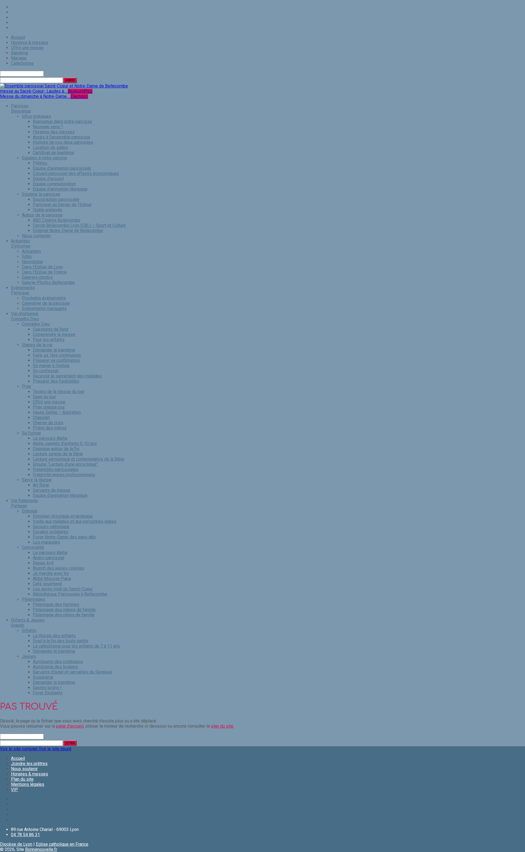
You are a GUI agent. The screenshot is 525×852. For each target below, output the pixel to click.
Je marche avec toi (51, 573)
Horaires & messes (29, 42)
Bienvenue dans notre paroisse (62, 121)
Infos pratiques (36, 116)
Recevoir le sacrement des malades (67, 376)
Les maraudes (46, 542)
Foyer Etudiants (48, 692)
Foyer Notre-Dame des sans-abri (64, 537)
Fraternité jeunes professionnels (64, 474)
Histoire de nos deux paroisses (63, 142)
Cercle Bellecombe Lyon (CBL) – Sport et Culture (79, 225)
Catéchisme (22, 63)
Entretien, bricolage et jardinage (63, 516)
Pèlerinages (33, 599)
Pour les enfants (49, 339)
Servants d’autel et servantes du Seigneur (72, 672)
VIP (14, 789)
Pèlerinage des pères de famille (64, 614)
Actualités (31, 251)
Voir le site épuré (55, 748)
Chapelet (41, 417)
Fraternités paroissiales (55, 469)
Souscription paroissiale (56, 199)
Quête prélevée (47, 209)
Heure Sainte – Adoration (57, 412)
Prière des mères (49, 428)
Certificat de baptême (53, 152)
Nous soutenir (24, 768)
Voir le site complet (19, 748)
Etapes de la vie (37, 344)
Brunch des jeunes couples (58, 568)
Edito (27, 256)
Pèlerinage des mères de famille (64, 609)
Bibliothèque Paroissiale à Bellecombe (70, 594)
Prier (26, 386)
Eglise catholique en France (62, 844)
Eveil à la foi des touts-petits (60, 640)
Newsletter (32, 261)
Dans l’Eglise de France (44, 272)
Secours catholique (51, 526)
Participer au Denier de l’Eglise (62, 204)
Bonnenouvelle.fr (41, 849)
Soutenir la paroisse (41, 194)
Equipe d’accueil (48, 178)
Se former (31, 433)
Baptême (19, 52)
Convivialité (33, 547)
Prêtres (40, 163)
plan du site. (222, 726)
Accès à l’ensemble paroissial (61, 137)
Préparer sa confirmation (56, 360)
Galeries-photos (37, 277)
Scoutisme (43, 677)
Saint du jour (44, 396)
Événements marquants (44, 308)
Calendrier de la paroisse (46, 303)
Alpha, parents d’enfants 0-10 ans (65, 443)
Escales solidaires (50, 531)
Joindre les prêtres (29, 763)
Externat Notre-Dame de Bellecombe (68, 230)
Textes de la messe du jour (58, 391)
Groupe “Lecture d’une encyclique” (65, 464)
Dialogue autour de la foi (56, 448)
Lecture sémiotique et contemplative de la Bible (78, 459)
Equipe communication (54, 183)
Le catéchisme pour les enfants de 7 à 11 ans (76, 646)
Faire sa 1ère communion (57, 355)
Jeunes (29, 656)
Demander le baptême (54, 350)
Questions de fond (50, 329)
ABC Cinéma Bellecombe (56, 220)
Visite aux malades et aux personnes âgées (74, 521)
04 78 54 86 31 (25, 834)
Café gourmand (47, 583)
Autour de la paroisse (42, 215)
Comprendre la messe (54, 334)
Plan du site (22, 779)
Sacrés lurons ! (47, 687)
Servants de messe (51, 490)
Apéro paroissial (48, 557)
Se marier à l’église (51, 365)
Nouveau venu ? (48, 126)
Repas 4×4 (43, 563)
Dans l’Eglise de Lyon (42, 267)
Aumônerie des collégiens (58, 661)
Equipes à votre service (44, 157)
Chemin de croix (48, 422)
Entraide (29, 511)
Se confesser (46, 370)
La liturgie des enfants (54, 635)
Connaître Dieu (36, 324)
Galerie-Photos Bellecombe (48, 282)
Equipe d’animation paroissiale (62, 168)
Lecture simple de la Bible (58, 453)
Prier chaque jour (49, 407)
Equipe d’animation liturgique (60, 189)
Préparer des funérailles (56, 381)
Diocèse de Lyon (16, 844)
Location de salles (50, 147)
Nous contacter (36, 235)
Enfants (29, 630)
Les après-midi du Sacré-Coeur (63, 589)
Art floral (41, 485)
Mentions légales (27, 784)
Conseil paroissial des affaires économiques (76, 173)
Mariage (19, 58)
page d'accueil (69, 726)
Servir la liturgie (37, 479)
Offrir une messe (27, 47)
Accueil (18, 37)
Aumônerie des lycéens (55, 666)
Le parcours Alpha (50, 438)
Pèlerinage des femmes (56, 604)
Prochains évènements (44, 298)
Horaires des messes (54, 131)
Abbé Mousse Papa (52, 578)
